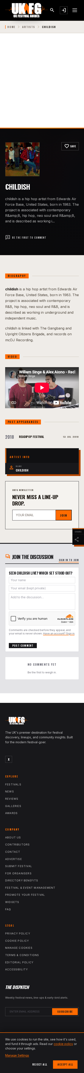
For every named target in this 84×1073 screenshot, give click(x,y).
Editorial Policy (19, 962)
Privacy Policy (17, 933)
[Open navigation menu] (75, 10)
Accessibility (16, 969)
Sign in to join (69, 560)
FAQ (8, 909)
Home (11, 27)
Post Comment (22, 645)
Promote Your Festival (25, 894)
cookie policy (63, 1044)
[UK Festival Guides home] (42, 722)
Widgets (12, 902)
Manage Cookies (19, 947)
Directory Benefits (21, 880)
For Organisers (18, 873)
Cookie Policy (17, 940)
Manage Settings (17, 1055)
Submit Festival (18, 866)
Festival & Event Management (30, 887)
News (9, 791)
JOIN (63, 515)
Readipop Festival (31, 436)
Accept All (65, 1064)
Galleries (13, 806)
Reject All (39, 1064)
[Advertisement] (42, 84)
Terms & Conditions (22, 955)
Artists (28, 27)
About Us (13, 837)
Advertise (13, 859)
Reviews (11, 798)
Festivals (13, 784)
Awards (11, 813)
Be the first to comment (25, 237)
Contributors (17, 844)
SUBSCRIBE (65, 1011)
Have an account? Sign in (59, 633)
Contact (12, 851)
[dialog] (42, 1052)
